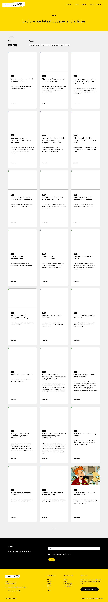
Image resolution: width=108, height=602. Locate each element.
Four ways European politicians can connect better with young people (54, 376)
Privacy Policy (67, 554)
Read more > (14, 104)
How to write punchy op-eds (22, 374)
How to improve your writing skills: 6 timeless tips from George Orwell (85, 81)
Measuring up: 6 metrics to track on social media (52, 198)
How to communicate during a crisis (85, 434)
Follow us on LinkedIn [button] (14, 591)
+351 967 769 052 (10, 584)
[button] (104, 4)
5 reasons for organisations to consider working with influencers (54, 435)
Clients (84, 5)
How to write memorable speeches (51, 316)
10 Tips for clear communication (17, 257)
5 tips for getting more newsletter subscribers (83, 198)
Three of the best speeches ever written (84, 316)
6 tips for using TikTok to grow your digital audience (21, 198)
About (76, 5)
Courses (68, 5)
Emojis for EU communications (48, 257)
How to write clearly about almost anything (52, 493)
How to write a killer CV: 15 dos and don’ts (84, 493)
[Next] (94, 529)
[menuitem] (69, 4)
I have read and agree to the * (61, 554)
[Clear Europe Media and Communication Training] (12, 576)
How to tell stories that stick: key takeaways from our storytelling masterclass (53, 140)
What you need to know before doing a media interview (20, 435)
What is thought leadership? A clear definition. (22, 80)
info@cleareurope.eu (11, 582)
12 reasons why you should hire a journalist (84, 375)
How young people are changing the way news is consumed (21, 140)
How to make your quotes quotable (21, 493)
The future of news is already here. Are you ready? (53, 80)
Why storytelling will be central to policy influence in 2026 (85, 140)
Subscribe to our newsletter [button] (89, 589)
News (92, 5)
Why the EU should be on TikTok (84, 257)
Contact (98, 5)
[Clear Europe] (13, 4)
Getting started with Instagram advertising (19, 316)
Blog (12, 76)
